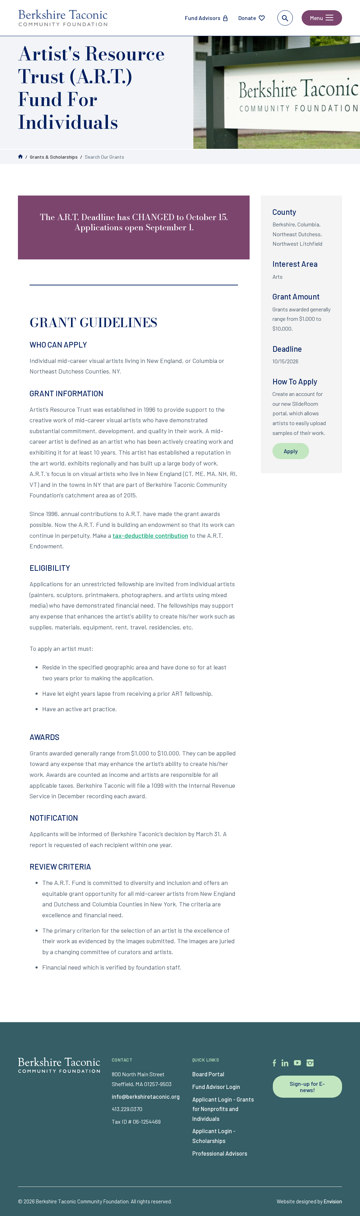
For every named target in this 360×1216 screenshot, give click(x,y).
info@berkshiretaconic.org (146, 1096)
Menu (316, 17)
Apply (291, 451)
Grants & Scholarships (54, 157)
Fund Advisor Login (216, 1086)
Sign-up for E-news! (307, 1086)
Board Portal (208, 1074)
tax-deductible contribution (150, 535)
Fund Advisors (202, 17)
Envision (333, 1201)
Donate (247, 17)
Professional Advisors (219, 1153)
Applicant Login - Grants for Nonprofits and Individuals (223, 1109)
